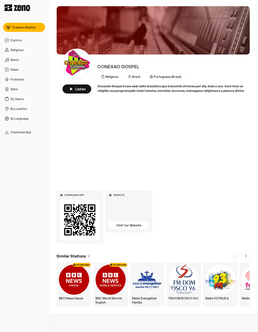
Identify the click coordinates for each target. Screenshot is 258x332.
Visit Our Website (128, 225)
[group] (153, 284)
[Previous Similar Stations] (235, 256)
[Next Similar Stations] (246, 256)
